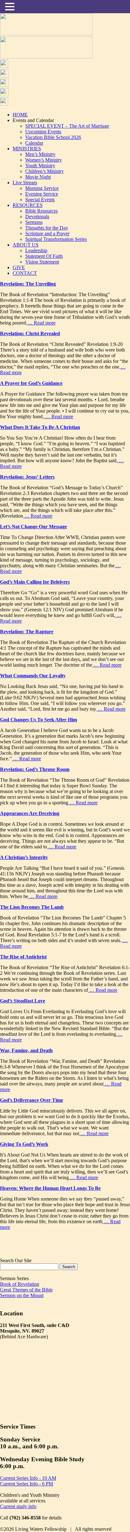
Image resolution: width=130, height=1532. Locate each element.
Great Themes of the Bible (26, 1289)
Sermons (34, 222)
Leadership (36, 250)
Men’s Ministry (40, 154)
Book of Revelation (19, 1284)
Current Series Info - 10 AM (28, 1478)
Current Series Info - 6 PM (26, 1483)
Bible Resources (41, 211)
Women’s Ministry (43, 160)
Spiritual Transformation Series (56, 239)
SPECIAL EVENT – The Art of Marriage (67, 126)
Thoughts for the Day (46, 227)
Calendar (34, 143)
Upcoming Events (43, 131)
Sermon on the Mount (22, 1295)
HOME (20, 114)
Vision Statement (42, 261)
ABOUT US (25, 244)
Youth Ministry (40, 165)
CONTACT (25, 273)
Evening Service (41, 194)
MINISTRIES (27, 148)
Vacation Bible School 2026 (53, 137)
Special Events (40, 199)
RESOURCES (28, 205)
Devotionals (37, 216)
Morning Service (42, 188)
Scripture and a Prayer (47, 233)
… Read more (41, 322)
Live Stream (25, 182)
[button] (10, 6)
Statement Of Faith (44, 256)
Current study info (18, 1506)
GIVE (19, 267)
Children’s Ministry (44, 171)
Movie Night (38, 177)
